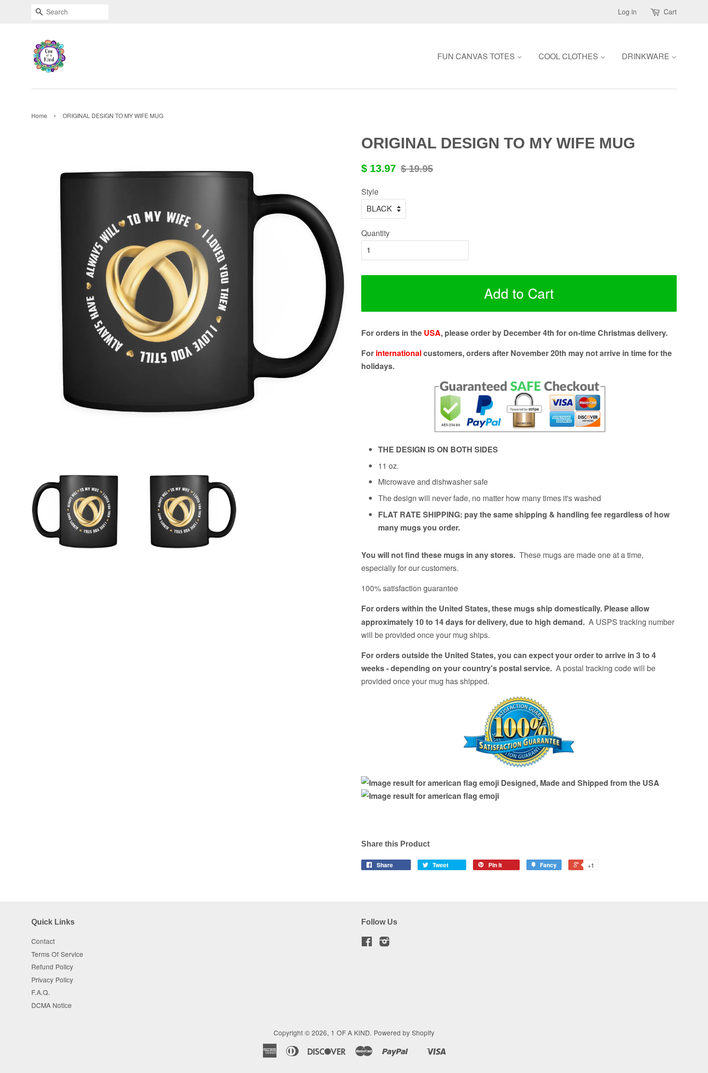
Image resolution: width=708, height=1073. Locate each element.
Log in (627, 11)
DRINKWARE (646, 56)
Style (370, 191)
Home (39, 115)
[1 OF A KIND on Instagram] (384, 943)
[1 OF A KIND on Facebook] (366, 943)
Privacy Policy (52, 979)
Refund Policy (52, 966)
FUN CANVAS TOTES (477, 56)
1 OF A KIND (350, 1032)
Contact (43, 941)
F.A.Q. (40, 992)
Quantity (375, 232)
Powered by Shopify (404, 1032)
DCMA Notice (51, 1005)
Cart (670, 11)
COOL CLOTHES (569, 56)
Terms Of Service (57, 954)
